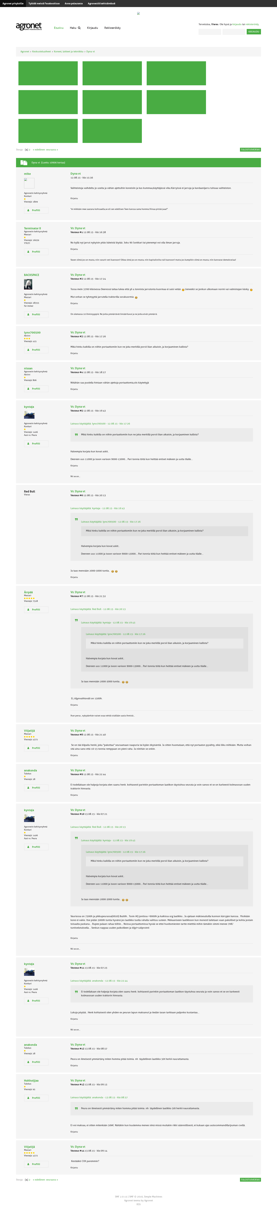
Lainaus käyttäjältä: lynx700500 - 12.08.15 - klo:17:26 (100, 423)
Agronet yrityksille (13, 3)
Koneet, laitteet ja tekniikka (68, 51)
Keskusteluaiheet (41, 51)
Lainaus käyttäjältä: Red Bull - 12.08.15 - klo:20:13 (98, 609)
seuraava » (52, 149)
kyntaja (29, 406)
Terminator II (32, 228)
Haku (73, 27)
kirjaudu (237, 24)
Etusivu (58, 27)
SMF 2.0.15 (121, 1196)
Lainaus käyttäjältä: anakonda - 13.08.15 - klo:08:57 (99, 1097)
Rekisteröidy (112, 27)
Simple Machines (153, 1196)
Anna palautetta (74, 3)
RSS (139, 1204)
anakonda (30, 770)
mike (27, 173)
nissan (28, 368)
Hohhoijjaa (31, 1080)
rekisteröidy (252, 24)
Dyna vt (90, 51)
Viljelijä (29, 730)
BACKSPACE (31, 275)
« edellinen (39, 149)
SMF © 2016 (136, 1196)
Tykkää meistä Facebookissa (44, 3)
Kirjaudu (92, 27)
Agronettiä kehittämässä (101, 3)
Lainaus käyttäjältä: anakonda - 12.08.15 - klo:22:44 (99, 980)
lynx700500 (32, 332)
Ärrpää (28, 592)
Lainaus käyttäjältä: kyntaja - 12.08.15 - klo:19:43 (98, 508)
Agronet (25, 51)
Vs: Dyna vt (78, 228)
